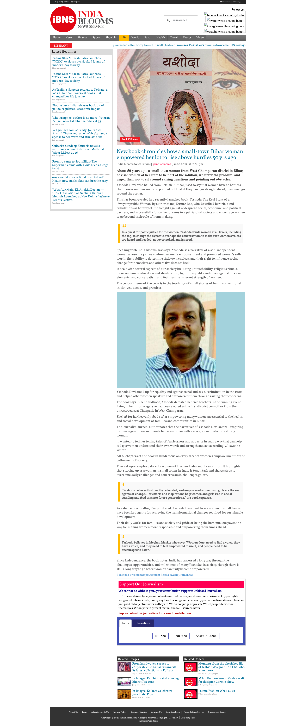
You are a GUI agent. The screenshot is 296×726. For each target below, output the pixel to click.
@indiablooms (161, 164)
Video (200, 38)
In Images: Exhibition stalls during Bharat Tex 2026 (155, 680)
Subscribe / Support (217, 712)
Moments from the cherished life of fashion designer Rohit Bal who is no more (221, 667)
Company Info (188, 717)
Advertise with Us (100, 712)
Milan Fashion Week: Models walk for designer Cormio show (221, 680)
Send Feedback (173, 712)
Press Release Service (194, 712)
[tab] (125, 623)
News (68, 38)
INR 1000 (181, 636)
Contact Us (156, 712)
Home (56, 38)
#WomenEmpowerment (145, 575)
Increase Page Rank (148, 721)
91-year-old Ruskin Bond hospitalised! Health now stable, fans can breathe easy (80, 179)
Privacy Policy (120, 712)
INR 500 (160, 636)
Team (84, 712)
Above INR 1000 (206, 636)
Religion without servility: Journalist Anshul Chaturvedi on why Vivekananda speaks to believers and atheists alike (79, 133)
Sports (96, 38)
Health (160, 38)
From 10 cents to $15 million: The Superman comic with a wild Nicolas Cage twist (80, 165)
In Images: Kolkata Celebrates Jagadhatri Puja (152, 693)
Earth (147, 38)
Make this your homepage (230, 2)
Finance (82, 38)
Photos (187, 38)
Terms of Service (139, 712)
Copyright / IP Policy (167, 717)
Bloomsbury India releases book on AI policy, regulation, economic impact (78, 107)
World (135, 38)
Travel (174, 38)
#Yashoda (123, 575)
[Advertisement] (81, 358)
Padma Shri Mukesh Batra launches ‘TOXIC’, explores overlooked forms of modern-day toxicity (78, 61)
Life (123, 38)
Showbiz (111, 38)
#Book (165, 575)
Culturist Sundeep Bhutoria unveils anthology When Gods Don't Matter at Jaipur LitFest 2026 (78, 149)
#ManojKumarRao (181, 575)
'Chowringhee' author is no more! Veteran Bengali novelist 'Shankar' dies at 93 (81, 119)
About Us (73, 712)
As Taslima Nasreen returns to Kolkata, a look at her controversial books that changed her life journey (80, 93)
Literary (61, 46)
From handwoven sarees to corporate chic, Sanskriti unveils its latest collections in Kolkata (154, 667)
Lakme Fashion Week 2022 (216, 691)
